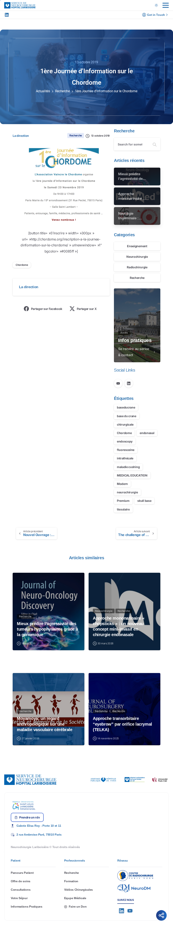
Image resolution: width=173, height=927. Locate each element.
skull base (144, 500)
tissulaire (123, 509)
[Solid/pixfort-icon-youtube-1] (130, 910)
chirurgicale (125, 424)
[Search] (154, 144)
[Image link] (103, 779)
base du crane (126, 416)
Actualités (43, 91)
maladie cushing (128, 467)
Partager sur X (87, 309)
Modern (122, 484)
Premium (123, 500)
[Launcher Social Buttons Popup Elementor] (161, 915)
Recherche (62, 91)
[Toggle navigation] (165, 5)
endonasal (147, 433)
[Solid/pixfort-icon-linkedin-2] (121, 910)
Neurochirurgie (137, 256)
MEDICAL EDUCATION (132, 475)
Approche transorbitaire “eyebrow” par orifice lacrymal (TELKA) (122, 724)
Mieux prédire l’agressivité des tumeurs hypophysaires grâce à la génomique (47, 629)
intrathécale (125, 458)
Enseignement (137, 246)
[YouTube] (118, 383)
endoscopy (124, 441)
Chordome (22, 264)
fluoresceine (125, 450)
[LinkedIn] (6, 15)
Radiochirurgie (137, 267)
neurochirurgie (127, 492)
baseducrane (126, 407)
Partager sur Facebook (46, 309)
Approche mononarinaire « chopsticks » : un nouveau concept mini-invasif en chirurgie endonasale (118, 626)
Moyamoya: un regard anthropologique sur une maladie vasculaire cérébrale (44, 724)
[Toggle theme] (156, 5)
